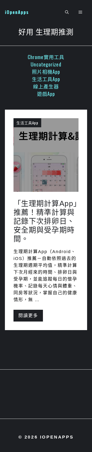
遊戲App (46, 93)
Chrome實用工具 (46, 57)
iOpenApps (17, 12)
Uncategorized (46, 64)
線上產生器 (46, 86)
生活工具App (46, 79)
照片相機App (46, 71)
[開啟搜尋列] (67, 12)
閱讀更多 (28, 315)
